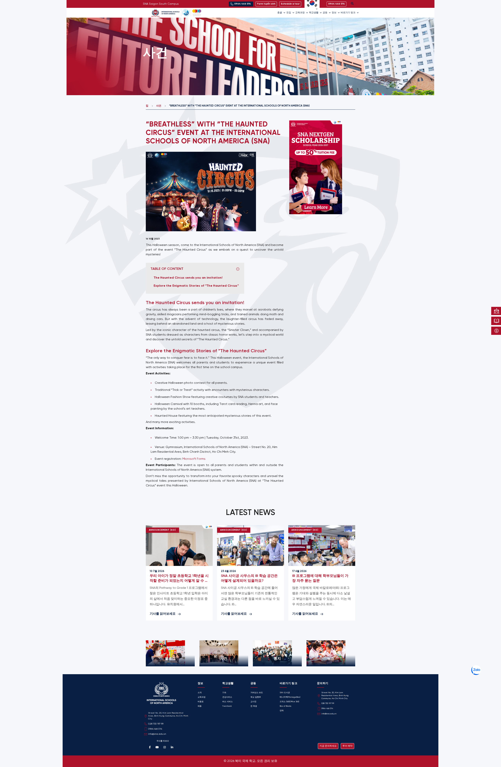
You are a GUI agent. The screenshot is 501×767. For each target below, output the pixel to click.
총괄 (279, 12)
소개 (200, 693)
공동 (325, 12)
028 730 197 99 (327, 703)
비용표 (201, 702)
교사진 (253, 702)
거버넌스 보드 (256, 693)
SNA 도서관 (285, 693)
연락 (282, 711)
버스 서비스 (227, 702)
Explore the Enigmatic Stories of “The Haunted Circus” (197, 285)
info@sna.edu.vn (328, 714)
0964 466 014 (327, 708)
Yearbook (227, 706)
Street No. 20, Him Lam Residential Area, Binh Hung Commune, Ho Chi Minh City (335, 696)
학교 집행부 (255, 697)
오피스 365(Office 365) (289, 702)
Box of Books (285, 706)
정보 (334, 12)
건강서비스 (227, 697)
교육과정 (300, 12)
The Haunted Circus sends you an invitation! (188, 277)
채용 (200, 706)
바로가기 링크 (348, 12)
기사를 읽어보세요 (163, 613)
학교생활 (313, 12)
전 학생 (253, 706)
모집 (288, 12)
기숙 (224, 693)
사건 (158, 106)
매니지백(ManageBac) (290, 697)
